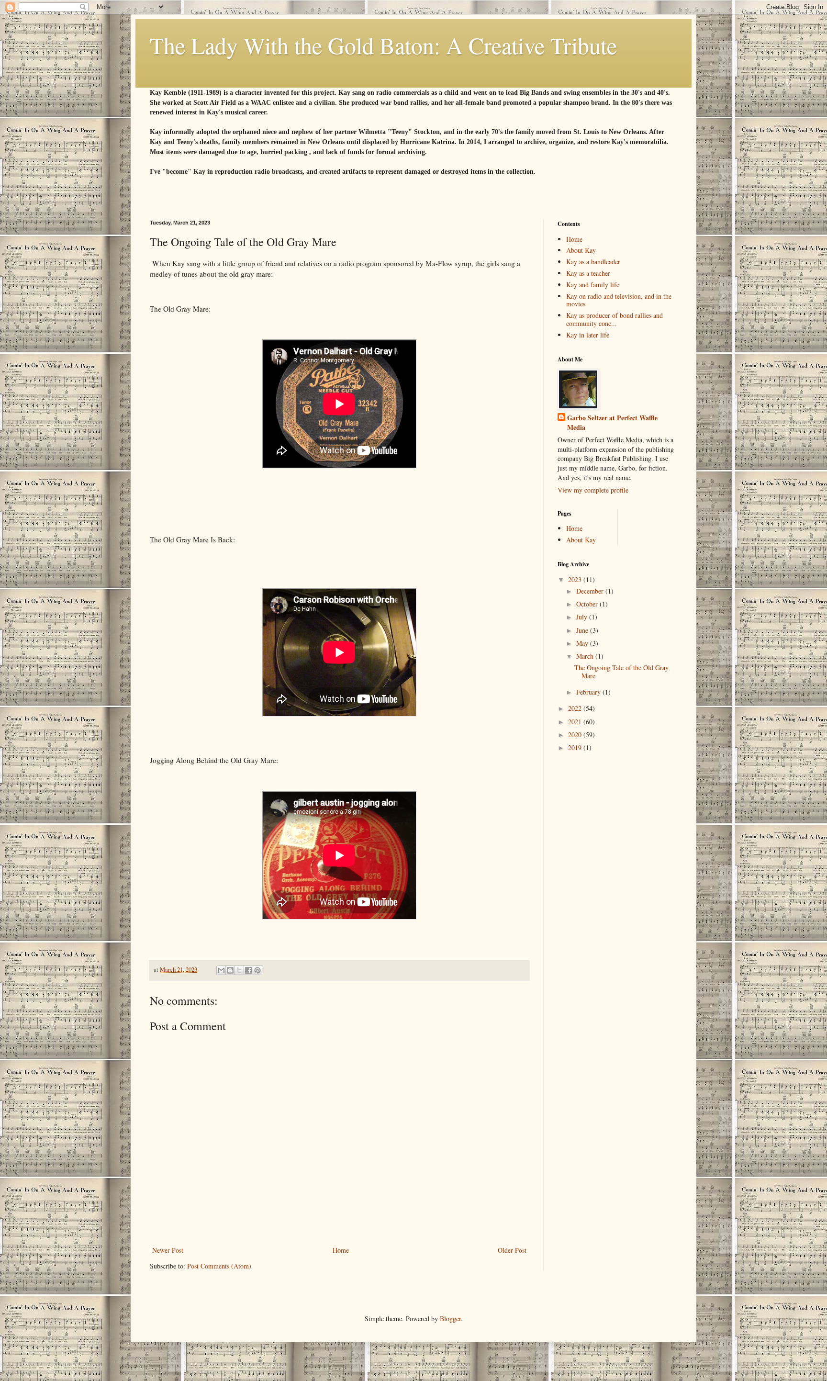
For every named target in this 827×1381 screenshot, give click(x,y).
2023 (575, 579)
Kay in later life (587, 334)
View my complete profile (593, 489)
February (589, 691)
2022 (575, 708)
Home (341, 1250)
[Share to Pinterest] (257, 970)
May (583, 643)
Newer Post (167, 1250)
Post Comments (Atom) (219, 1265)
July (582, 616)
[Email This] (221, 970)
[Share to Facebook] (248, 970)
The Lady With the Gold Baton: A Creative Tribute (383, 45)
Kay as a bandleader (593, 261)
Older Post (512, 1250)
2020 (575, 734)
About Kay (581, 250)
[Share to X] (239, 970)
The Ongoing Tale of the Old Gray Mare (621, 671)
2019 (575, 747)
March (585, 656)
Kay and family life (592, 284)
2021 (575, 721)
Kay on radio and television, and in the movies (618, 300)
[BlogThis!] (230, 970)
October (588, 603)
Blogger (450, 1318)
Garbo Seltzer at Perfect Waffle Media (612, 422)
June (583, 630)
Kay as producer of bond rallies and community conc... (614, 319)
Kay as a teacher (588, 273)
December (590, 590)
